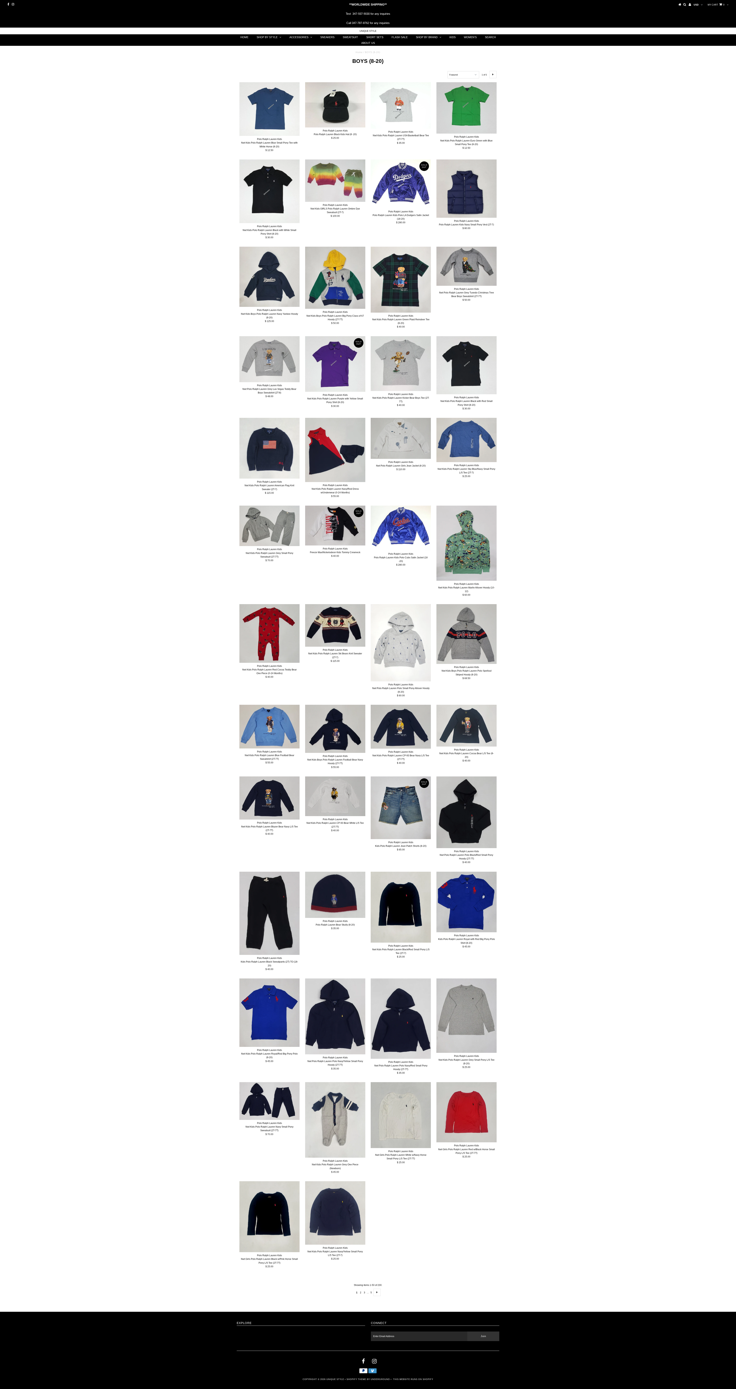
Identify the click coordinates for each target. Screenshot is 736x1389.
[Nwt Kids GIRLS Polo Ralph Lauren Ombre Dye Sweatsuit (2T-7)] (335, 180)
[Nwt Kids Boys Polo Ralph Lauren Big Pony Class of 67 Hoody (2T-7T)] (335, 278)
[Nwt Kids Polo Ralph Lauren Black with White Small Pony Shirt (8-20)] (269, 191)
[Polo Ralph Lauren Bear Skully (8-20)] (335, 895)
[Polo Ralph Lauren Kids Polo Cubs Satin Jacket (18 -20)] (401, 528)
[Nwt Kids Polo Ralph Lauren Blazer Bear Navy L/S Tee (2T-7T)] (269, 798)
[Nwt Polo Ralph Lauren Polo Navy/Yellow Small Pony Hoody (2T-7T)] (335, 1016)
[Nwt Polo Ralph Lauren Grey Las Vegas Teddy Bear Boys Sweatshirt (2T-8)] (269, 359)
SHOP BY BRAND (427, 37)
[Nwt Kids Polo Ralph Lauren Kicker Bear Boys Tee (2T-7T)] (401, 363)
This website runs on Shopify (413, 1379)
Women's (470, 37)
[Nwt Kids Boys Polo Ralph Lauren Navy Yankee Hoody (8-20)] (269, 277)
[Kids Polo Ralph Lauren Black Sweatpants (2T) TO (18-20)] (269, 913)
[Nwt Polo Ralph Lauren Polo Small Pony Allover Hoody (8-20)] (401, 642)
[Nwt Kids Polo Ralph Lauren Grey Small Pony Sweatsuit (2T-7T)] (269, 526)
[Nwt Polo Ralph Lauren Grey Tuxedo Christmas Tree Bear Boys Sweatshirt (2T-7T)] (466, 266)
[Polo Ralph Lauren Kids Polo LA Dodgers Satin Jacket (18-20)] (401, 183)
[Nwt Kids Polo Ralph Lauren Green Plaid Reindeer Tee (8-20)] (401, 280)
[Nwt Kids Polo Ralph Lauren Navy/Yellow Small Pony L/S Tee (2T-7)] (335, 1212)
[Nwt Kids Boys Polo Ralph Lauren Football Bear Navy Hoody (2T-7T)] (335, 729)
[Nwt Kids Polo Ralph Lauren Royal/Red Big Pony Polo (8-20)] (269, 1012)
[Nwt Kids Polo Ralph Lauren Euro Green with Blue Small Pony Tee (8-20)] (466, 108)
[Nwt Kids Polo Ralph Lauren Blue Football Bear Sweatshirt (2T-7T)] (269, 726)
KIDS (452, 37)
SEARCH (490, 37)
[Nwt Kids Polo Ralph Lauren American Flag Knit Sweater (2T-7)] (269, 448)
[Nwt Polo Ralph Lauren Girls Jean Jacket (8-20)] (401, 438)
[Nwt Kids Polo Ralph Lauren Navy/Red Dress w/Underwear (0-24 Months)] (335, 450)
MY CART (716, 4)
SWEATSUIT (350, 37)
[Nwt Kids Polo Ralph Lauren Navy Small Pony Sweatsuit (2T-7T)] (269, 1101)
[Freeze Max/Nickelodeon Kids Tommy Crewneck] (335, 525)
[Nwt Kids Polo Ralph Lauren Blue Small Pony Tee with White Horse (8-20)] (269, 109)
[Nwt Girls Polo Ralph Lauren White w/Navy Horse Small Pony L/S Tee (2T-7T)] (401, 1115)
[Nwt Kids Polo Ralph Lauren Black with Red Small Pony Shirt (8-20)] (466, 365)
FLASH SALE (400, 37)
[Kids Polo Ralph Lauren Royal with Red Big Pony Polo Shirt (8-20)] (466, 902)
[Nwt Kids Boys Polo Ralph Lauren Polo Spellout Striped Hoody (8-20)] (466, 634)
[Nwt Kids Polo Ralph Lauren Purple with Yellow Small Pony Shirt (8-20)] (335, 364)
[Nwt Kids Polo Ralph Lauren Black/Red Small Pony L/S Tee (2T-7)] (401, 907)
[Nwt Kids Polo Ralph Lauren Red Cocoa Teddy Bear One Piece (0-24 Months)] (269, 633)
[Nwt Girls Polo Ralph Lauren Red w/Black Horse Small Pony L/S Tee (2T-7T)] (466, 1112)
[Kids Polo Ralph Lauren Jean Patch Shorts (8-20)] (401, 807)
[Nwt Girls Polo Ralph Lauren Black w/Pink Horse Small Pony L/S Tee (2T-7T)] (269, 1216)
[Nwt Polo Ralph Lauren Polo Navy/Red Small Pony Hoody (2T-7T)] (401, 1018)
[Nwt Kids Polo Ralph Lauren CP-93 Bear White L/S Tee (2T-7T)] (335, 796)
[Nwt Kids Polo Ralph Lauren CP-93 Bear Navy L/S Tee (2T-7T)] (401, 727)
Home (359, 52)
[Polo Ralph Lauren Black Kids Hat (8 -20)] (335, 104)
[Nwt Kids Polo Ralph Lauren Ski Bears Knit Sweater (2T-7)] (335, 625)
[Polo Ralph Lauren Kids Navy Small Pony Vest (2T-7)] (466, 188)
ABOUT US (368, 42)
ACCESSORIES (298, 37)
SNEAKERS (327, 37)
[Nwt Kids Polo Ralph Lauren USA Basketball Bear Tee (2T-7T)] (401, 105)
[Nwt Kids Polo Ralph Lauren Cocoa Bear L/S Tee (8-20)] (466, 725)
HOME (244, 37)
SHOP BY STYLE (267, 37)
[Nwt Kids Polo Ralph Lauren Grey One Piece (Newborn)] (335, 1120)
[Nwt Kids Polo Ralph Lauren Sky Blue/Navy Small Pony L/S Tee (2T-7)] (466, 440)
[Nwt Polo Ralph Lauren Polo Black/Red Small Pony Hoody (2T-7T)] (466, 812)
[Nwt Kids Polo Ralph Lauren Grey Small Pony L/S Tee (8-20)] (466, 1015)
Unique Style (368, 31)
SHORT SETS (374, 37)
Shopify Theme (356, 1379)
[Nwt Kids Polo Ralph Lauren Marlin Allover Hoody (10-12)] (466, 543)
